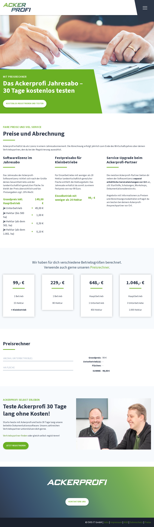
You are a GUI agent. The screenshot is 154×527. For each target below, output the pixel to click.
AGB (126, 522)
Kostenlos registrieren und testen (24, 103)
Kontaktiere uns (77, 501)
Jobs (106, 522)
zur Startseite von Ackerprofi (17, 7)
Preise (148, 522)
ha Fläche (9, 367)
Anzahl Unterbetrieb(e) (17, 358)
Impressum (116, 522)
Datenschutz (136, 522)
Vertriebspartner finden (15, 435)
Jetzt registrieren (16, 445)
